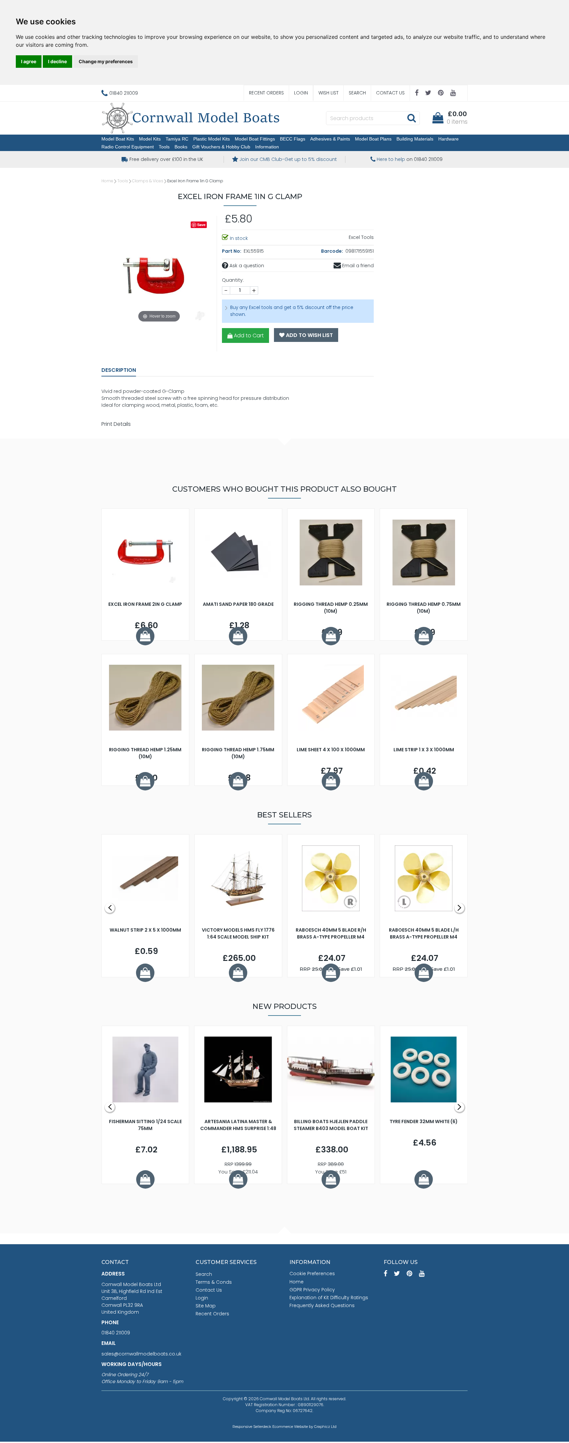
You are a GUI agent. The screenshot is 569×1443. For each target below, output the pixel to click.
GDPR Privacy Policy (312, 1289)
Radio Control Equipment (127, 146)
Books (181, 146)
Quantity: (233, 280)
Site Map (206, 1305)
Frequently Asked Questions (322, 1305)
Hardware (448, 139)
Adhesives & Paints (330, 139)
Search (357, 93)
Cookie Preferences (312, 1273)
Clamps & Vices (147, 181)
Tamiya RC (177, 139)
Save (201, 224)
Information (267, 146)
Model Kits (150, 139)
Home (107, 181)
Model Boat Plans (373, 139)
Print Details (116, 424)
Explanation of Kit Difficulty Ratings (328, 1297)
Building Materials (414, 139)
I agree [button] (28, 61)
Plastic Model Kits (211, 139)
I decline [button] (57, 61)
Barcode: (332, 251)
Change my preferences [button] (106, 61)
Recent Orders (266, 93)
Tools (164, 146)
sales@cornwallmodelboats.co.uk (141, 1354)
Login (301, 93)
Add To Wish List (308, 335)
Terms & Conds (214, 1282)
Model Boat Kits (117, 139)
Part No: (232, 251)
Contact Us (390, 93)
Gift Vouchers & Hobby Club (221, 146)
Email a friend (357, 265)
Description (118, 370)
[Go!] (411, 118)
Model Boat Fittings (255, 139)
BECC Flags (292, 139)
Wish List (328, 93)
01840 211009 (115, 1332)
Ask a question (246, 265)
